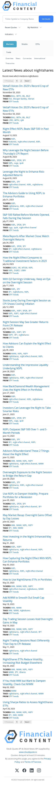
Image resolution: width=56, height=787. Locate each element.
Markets (10, 44)
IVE (19, 267)
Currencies (27, 58)
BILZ (28, 96)
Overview (9, 58)
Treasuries (10, 63)
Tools (8, 52)
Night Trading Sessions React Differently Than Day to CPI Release (26, 642)
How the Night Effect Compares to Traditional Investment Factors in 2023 (25, 259)
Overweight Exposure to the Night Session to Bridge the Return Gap (27, 474)
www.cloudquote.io (28, 752)
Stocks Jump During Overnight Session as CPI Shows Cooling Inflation (27, 302)
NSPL (13, 139)
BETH (18, 96)
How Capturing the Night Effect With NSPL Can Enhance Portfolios (27, 559)
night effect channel (26, 141)
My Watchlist (33, 27)
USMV (23, 270)
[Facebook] (24, 770)
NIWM (13, 353)
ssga (16, 163)
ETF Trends (14, 101)
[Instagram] (39, 770)
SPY (24, 160)
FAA (10, 98)
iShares (22, 672)
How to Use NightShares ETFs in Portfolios (27, 579)
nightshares (38, 184)
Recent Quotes (11, 27)
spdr (21, 163)
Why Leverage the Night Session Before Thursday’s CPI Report (26, 152)
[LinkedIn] (31, 770)
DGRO (14, 267)
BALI (13, 96)
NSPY (19, 310)
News (18, 58)
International (39, 58)
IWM (13, 461)
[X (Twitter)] (17, 770)
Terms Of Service (33, 761)
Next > (27, 81)
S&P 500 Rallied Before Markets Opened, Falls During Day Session (26, 216)
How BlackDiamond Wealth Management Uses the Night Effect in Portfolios (26, 388)
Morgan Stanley (20, 98)
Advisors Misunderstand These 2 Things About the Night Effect (26, 452)
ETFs (38, 44)
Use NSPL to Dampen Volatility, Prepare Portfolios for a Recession (25, 495)
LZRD (10, 120)
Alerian (31, 98)
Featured (12, 141)
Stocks (25, 44)
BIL (23, 96)
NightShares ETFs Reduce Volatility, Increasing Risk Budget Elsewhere (23, 661)
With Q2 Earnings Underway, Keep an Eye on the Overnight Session (26, 280)
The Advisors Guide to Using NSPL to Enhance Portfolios (24, 194)
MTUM (24, 267)
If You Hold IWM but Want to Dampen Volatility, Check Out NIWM (24, 682)
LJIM (22, 120)
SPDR (19, 160)
